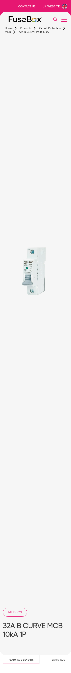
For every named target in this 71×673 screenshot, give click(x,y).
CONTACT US (26, 6)
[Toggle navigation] (64, 20)
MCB (8, 32)
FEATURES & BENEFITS (21, 659)
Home (8, 28)
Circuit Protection (50, 28)
